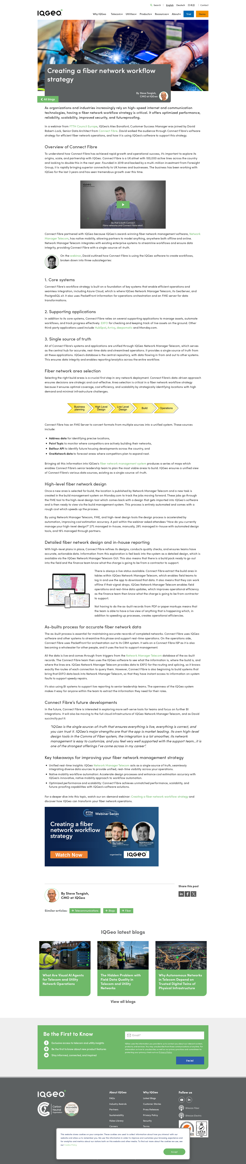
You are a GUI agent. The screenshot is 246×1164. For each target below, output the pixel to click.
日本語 (191, 5)
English (170, 5)
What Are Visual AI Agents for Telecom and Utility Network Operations (63, 979)
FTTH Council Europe (83, 126)
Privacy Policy (165, 1052)
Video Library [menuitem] (116, 1120)
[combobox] (170, 5)
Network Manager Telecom (144, 655)
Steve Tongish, (148, 93)
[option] (180, 5)
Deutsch (180, 5)
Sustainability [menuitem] (116, 1115)
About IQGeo (118, 1092)
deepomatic (125, 327)
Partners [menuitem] (113, 1109)
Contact (204, 5)
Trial (188, 14)
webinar (75, 255)
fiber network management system (123, 463)
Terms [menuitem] (146, 1126)
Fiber (128, 910)
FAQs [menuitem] (112, 1098)
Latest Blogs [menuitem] (149, 1098)
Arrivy (111, 327)
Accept (174, 1151)
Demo (202, 14)
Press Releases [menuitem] (151, 1109)
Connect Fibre (108, 131)
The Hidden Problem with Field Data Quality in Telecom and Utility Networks (121, 981)
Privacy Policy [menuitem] (150, 1115)
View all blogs (123, 1001)
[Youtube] (181, 1100)
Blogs (112, 910)
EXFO (105, 323)
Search (157, 5)
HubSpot (100, 327)
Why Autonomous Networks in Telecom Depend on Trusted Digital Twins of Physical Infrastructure (180, 981)
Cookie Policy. (70, 1144)
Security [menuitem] (147, 1120)
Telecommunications (86, 910)
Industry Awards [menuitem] (118, 1103)
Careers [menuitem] (113, 1126)
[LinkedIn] (189, 1099)
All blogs (49, 99)
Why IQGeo (99, 14)
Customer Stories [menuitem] (152, 1103)
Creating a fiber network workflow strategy (159, 796)
